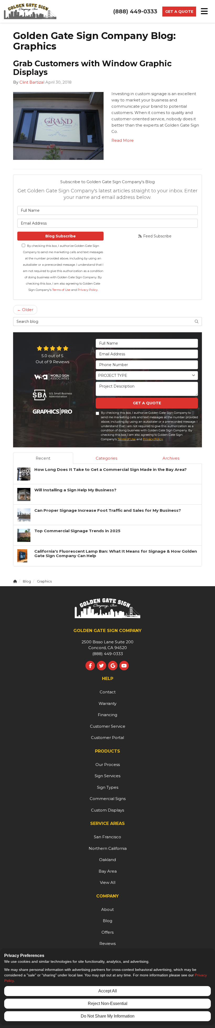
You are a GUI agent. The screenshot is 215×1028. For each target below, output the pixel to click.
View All (107, 882)
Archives (171, 458)
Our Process (107, 764)
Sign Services (107, 775)
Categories (106, 458)
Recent (43, 458)
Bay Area (108, 871)
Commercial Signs (108, 798)
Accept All (107, 991)
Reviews (107, 943)
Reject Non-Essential (107, 1003)
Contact (108, 691)
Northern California (108, 848)
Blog (107, 920)
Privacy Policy (88, 290)
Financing (107, 714)
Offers (107, 932)
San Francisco (107, 836)
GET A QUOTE (147, 403)
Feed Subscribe (156, 236)
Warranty (107, 703)
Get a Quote (179, 11)
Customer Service (107, 726)
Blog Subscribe (60, 236)
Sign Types (107, 787)
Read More (122, 140)
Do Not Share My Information (108, 1016)
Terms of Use (61, 290)
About (107, 909)
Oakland (107, 859)
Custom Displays (107, 810)
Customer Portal (107, 737)
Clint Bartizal (31, 82)
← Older (25, 309)
